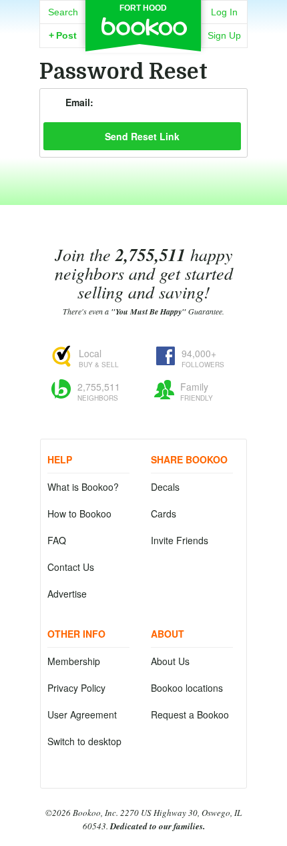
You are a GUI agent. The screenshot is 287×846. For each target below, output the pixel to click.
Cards (163, 513)
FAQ (56, 540)
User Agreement (82, 714)
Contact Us (70, 567)
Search (63, 12)
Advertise (67, 593)
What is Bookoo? (83, 486)
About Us (170, 661)
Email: (79, 102)
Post (63, 35)
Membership (73, 661)
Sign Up (224, 35)
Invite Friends (179, 540)
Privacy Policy (76, 687)
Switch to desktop (84, 741)
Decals (165, 486)
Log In (224, 12)
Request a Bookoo (190, 714)
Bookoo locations (187, 687)
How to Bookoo (79, 513)
